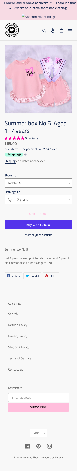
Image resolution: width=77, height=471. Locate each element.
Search (13, 313)
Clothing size (12, 192)
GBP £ (37, 432)
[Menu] (70, 30)
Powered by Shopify (52, 457)
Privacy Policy (18, 335)
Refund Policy (17, 324)
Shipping (10, 161)
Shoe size (10, 175)
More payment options (38, 235)
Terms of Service (19, 358)
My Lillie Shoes (31, 457)
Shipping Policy (18, 347)
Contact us (15, 369)
